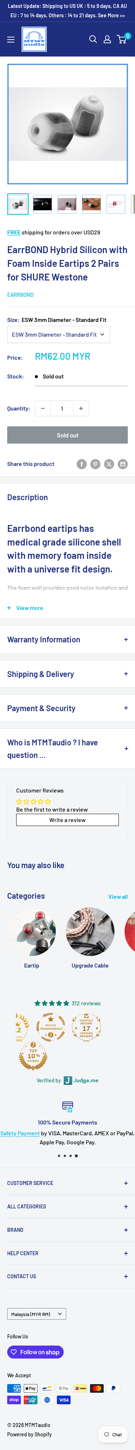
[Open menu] (10, 39)
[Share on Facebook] (82, 463)
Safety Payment (20, 1133)
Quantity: (19, 408)
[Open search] (93, 39)
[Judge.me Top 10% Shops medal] (33, 1056)
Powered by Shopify (29, 1434)
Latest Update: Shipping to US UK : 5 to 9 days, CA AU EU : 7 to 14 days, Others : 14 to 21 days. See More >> (67, 10)
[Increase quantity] (81, 408)
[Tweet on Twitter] (109, 463)
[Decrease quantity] (42, 408)
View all (118, 896)
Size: (57, 319)
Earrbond (20, 294)
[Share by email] (123, 463)
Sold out (67, 435)
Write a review (67, 819)
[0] (121, 39)
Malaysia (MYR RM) (30, 1314)
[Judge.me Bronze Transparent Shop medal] (50, 1027)
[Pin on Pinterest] (95, 463)
